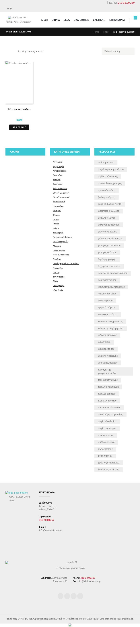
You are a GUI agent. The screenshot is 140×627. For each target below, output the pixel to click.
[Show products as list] (13, 51)
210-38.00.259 (126, 2)
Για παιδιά (57, 175)
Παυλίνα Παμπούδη (108, 386)
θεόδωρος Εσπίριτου (108, 469)
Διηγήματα (57, 184)
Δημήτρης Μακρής (107, 259)
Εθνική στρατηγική (61, 197)
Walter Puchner (105, 162)
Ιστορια (56, 219)
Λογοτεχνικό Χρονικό (62, 237)
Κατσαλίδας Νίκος (107, 293)
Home (96, 31)
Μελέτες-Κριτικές (60, 241)
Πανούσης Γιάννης (108, 379)
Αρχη (44, 20)
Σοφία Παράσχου (107, 428)
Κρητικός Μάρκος (106, 307)
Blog (67, 20)
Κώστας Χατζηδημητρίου (110, 328)
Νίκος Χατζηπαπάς (107, 362)
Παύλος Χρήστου (106, 393)
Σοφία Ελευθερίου (107, 421)
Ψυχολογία (58, 290)
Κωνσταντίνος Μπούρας (110, 321)
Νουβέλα (57, 259)
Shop (106, 31)
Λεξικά (56, 228)
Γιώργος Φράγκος (107, 252)
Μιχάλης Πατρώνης (108, 355)
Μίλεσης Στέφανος (107, 335)
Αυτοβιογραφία (59, 170)
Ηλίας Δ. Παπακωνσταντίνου (112, 273)
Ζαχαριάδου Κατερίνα (109, 266)
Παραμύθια (58, 268)
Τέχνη (55, 281)
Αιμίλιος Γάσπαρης (108, 176)
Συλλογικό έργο (106, 442)
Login (10, 8)
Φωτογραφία (58, 285)
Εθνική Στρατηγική (61, 192)
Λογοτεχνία (58, 232)
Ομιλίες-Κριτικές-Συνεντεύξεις (66, 263)
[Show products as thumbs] (7, 51)
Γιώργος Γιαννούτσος (109, 245)
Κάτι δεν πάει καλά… (19, 108)
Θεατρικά (57, 210)
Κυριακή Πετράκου (107, 314)
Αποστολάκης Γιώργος (110, 183)
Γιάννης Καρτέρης (107, 231)
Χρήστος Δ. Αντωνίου (108, 462)
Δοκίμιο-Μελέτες (60, 188)
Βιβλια (56, 20)
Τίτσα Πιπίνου (105, 455)
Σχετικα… (99, 20)
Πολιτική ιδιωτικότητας (65, 618)
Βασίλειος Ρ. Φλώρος (108, 210)
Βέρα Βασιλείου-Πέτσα (109, 203)
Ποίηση (56, 272)
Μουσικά (57, 245)
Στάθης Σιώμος (106, 435)
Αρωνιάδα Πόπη (106, 190)
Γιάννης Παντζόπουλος (110, 238)
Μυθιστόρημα (59, 250)
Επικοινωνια (117, 20)
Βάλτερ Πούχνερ (106, 197)
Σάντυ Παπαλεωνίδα (109, 407)
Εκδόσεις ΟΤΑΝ (15, 618)
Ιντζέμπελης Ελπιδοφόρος (111, 286)
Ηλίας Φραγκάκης (107, 280)
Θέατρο (56, 214)
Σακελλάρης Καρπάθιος (110, 414)
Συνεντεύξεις (58, 276)
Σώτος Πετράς (105, 449)
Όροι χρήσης (40, 618)
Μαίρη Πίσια (104, 341)
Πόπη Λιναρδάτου (107, 400)
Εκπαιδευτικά (59, 201)
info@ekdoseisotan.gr (50, 530)
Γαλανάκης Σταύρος (108, 224)
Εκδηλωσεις (81, 20)
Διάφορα (56, 179)
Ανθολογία (57, 161)
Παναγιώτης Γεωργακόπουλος (107, 371)
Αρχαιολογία (58, 166)
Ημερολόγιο (58, 206)
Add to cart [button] (19, 127)
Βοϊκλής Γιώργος (106, 217)
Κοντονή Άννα (105, 300)
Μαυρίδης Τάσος (106, 348)
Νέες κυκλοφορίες (61, 254)
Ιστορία (56, 223)
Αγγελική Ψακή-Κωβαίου (111, 169)
